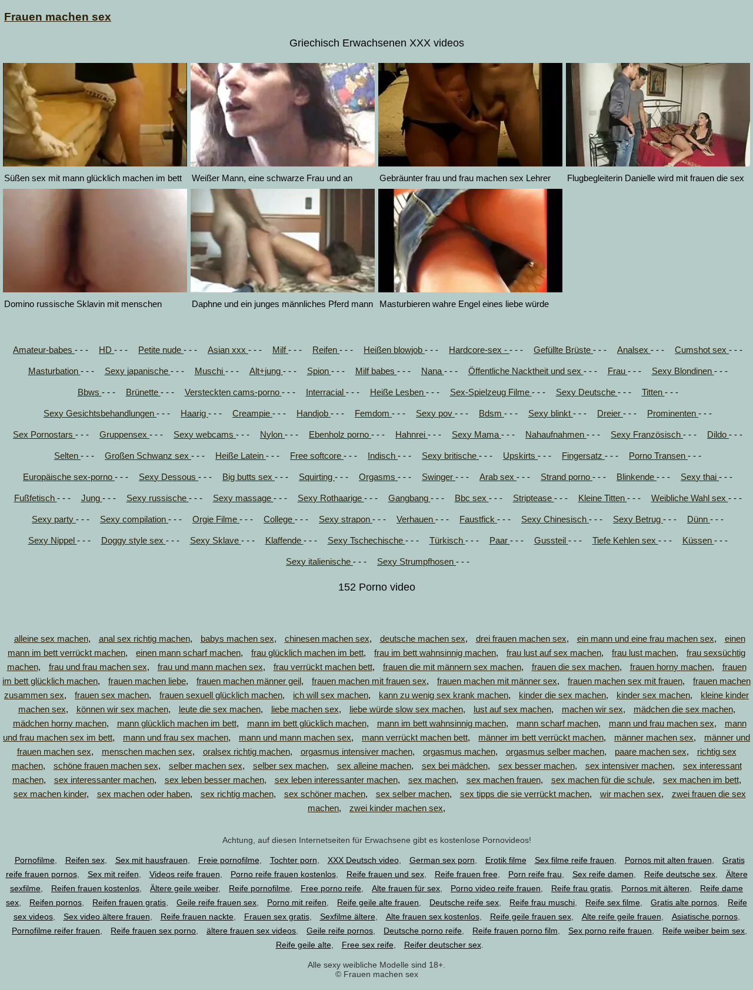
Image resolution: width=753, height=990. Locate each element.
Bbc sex (472, 498)
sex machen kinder (50, 794)
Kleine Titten (602, 498)
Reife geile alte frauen (378, 902)
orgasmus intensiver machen (356, 751)
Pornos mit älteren (655, 888)
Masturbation (54, 371)
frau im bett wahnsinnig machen (435, 653)
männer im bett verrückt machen (541, 737)
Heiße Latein (240, 456)
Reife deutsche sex (679, 874)
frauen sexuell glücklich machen (220, 695)
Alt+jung (266, 371)
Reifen (325, 350)
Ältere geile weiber (184, 888)
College (279, 519)
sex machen (432, 780)
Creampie (252, 413)
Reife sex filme (612, 902)
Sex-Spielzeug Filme (491, 392)
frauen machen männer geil (248, 681)
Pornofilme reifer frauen (56, 930)
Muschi (210, 371)
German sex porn (442, 860)
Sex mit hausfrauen (151, 860)
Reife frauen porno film (515, 930)
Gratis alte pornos (684, 902)
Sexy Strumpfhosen (416, 561)
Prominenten (672, 413)
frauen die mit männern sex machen (452, 667)
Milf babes (376, 371)
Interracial (326, 392)
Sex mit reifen (113, 874)
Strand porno (566, 477)
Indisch (383, 456)
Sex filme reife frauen (574, 860)
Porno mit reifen (296, 902)
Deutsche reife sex (464, 902)
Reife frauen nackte (197, 916)
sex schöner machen (324, 794)
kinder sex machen (653, 695)
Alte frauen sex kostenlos (432, 916)
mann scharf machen (557, 723)
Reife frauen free (466, 874)
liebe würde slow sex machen (406, 709)
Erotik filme (506, 860)
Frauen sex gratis (276, 916)
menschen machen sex (147, 751)
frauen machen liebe (147, 681)
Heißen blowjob (394, 350)
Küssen (698, 540)
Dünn (698, 519)
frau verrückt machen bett (323, 667)
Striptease (533, 498)
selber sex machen (289, 766)
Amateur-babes (44, 350)
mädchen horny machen (59, 723)
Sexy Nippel (52, 540)
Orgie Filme (215, 519)
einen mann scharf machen (188, 653)
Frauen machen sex (57, 17)
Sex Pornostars (44, 434)
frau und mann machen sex (210, 667)
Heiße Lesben (398, 392)
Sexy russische (157, 498)
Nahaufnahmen (556, 434)
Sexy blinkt (550, 413)
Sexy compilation (134, 519)
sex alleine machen (374, 766)
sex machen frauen (504, 780)
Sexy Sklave (215, 540)
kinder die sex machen (562, 695)
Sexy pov (435, 413)
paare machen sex (651, 751)
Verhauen (416, 519)
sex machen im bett (701, 780)
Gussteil (551, 540)
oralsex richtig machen (246, 751)
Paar (499, 540)
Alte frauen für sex (406, 888)
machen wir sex (592, 709)
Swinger (438, 477)
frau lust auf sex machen (554, 653)
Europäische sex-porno (69, 477)
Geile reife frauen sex (216, 902)
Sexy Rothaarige (331, 498)
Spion (319, 371)
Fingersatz (583, 456)
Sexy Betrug (638, 519)
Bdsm (491, 413)
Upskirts (520, 456)
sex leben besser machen (214, 780)
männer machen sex (654, 737)
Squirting (317, 477)
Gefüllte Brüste (563, 350)
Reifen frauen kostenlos (95, 888)
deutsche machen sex (422, 639)
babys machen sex (237, 639)
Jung (91, 498)
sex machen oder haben (143, 794)
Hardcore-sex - (479, 350)
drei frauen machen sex (521, 639)
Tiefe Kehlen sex (625, 540)
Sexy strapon (345, 519)
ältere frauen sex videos (251, 930)
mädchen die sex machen (683, 709)
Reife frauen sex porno (153, 930)
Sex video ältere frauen (107, 916)
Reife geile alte (303, 944)
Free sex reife (368, 944)
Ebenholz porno (340, 434)
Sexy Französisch (647, 434)
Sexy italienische (319, 561)
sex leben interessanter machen (336, 780)
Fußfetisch (35, 498)
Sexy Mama (476, 434)
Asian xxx (228, 350)
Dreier (610, 413)
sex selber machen (412, 794)
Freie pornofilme (228, 860)
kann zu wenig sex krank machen (443, 695)
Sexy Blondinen (683, 371)
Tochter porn (293, 860)
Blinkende (637, 477)
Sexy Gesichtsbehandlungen (100, 413)
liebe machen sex (305, 709)
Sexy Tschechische (366, 540)
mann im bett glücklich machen (306, 723)
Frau (618, 371)
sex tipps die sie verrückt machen (524, 794)
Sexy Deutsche (587, 392)
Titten (653, 392)
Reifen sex (85, 860)
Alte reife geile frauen (621, 916)
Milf (280, 350)
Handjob (313, 413)
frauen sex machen (112, 695)
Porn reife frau (535, 874)
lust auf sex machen (512, 709)
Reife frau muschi (542, 902)
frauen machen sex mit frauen (625, 681)
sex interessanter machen (104, 780)
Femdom (373, 413)
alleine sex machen (51, 639)
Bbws (90, 392)
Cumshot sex (702, 350)
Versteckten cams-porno (233, 392)
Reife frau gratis (581, 888)
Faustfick (478, 519)
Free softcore (317, 456)
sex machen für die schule (601, 780)
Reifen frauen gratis (129, 902)
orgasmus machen (459, 751)
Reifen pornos (55, 902)
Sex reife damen (603, 874)
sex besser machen (536, 766)
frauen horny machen (671, 667)
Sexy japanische (138, 371)
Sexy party (54, 519)
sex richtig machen (237, 794)
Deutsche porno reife (423, 930)
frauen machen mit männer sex (497, 681)
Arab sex (498, 477)
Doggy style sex (133, 540)
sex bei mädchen (455, 766)
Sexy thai (700, 477)
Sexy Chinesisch (555, 519)
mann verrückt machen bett (415, 737)
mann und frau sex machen (175, 737)
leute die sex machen (220, 709)
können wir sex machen (122, 709)
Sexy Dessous (168, 477)
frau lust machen (644, 653)
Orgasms (378, 477)
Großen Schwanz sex (148, 456)
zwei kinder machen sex (396, 808)
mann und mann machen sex (295, 737)
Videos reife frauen (184, 874)
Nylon (272, 434)
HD (106, 350)
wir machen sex (630, 794)
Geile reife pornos (339, 930)
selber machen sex (205, 766)
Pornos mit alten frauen (668, 860)
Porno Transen (658, 456)
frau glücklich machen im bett (307, 653)
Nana (432, 371)
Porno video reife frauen (496, 888)
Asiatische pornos (705, 916)
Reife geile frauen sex (530, 916)
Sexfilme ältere (347, 916)
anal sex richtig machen (144, 639)
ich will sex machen (330, 695)
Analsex (634, 350)
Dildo (718, 434)
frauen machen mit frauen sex (369, 681)
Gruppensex (124, 434)
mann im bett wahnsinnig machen (441, 723)
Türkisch (447, 540)
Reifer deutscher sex (442, 944)
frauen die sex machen (575, 667)
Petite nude (161, 350)
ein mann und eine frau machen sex (645, 639)
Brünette (143, 392)
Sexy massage (243, 498)
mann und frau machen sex (661, 723)
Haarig (194, 413)
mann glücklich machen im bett (176, 723)
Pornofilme (35, 860)
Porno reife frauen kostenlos (283, 874)
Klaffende (284, 540)
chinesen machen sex (327, 639)
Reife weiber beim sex (703, 930)
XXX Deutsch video (363, 860)
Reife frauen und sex (385, 874)
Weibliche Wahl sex (689, 498)
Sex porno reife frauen (610, 930)
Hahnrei (411, 434)
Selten (67, 456)
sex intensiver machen (628, 766)
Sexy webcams (205, 434)
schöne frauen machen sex (106, 766)
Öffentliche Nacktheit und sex (526, 371)
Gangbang (409, 498)
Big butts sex (248, 477)
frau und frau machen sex (98, 667)
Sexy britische (450, 456)
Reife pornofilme (259, 888)
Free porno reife (331, 888)
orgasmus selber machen (555, 751)
